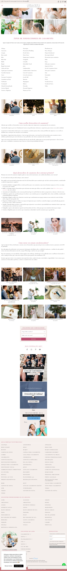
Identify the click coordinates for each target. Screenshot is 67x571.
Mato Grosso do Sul (30, 509)
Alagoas (26, 500)
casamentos (25, 534)
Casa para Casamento (6, 77)
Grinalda (25, 61)
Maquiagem (26, 81)
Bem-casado (4, 55)
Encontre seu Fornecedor (33, 328)
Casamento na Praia (6, 79)
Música (24, 83)
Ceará (3, 505)
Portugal (48, 524)
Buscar (33, 339)
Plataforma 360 (48, 48)
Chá (22, 541)
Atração (3, 53)
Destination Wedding (28, 50)
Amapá (47, 500)
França (3, 524)
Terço (46, 77)
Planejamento (26, 539)
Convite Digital (5, 88)
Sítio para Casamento (50, 70)
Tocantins (27, 522)
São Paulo (48, 519)
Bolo (2, 57)
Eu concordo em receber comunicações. (57, 541)
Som (46, 72)
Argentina (27, 502)
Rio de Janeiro (50, 514)
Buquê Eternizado (5, 66)
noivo (23, 544)
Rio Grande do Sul (29, 517)
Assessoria (3, 50)
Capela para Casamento (7, 70)
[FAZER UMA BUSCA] (64, 5)
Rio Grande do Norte (8, 517)
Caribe (47, 522)
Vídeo (46, 86)
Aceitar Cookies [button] (18, 565)
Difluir (46, 561)
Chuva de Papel (41, 561)
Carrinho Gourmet (5, 72)
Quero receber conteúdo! (57, 546)
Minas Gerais (49, 509)
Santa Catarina (29, 519)
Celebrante (4, 81)
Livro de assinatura (27, 75)
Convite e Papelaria (6, 90)
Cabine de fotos (5, 68)
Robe (46, 59)
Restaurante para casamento (51, 57)
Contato (24, 554)
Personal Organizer (27, 88)
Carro (2, 75)
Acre (3, 500)
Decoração (25, 48)
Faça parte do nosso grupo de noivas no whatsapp (15, 1)
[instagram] (60, 2)
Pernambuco (5, 514)
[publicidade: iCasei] (33, 422)
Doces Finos (26, 55)
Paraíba (26, 512)
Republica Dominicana (9, 527)
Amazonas (4, 502)
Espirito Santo (6, 507)
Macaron (25, 79)
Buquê (2, 64)
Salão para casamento (50, 64)
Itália (25, 524)
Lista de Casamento (28, 72)
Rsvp (46, 61)
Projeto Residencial (49, 53)
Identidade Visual (27, 64)
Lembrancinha (26, 68)
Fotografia (25, 59)
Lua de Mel (25, 77)
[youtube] (65, 2)
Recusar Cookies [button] (8, 565)
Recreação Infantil (49, 55)
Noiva (23, 536)
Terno (46, 79)
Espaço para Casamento (28, 57)
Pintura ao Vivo (27, 90)
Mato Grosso (5, 509)
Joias (24, 66)
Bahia (47, 502)
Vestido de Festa (49, 81)
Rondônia (48, 517)
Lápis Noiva (33, 5)
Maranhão (48, 507)
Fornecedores (26, 549)
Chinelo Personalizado (6, 86)
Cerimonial (4, 83)
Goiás (25, 507)
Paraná (47, 512)
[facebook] (58, 2)
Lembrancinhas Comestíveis (30, 70)
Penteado (25, 86)
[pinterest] (63, 2)
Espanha (48, 505)
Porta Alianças (48, 50)
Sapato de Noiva (49, 66)
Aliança (3, 48)
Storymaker (47, 75)
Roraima (4, 519)
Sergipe (3, 522)
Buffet (2, 61)
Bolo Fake (3, 59)
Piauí (25, 514)
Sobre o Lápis (25, 551)
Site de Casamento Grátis (51, 68)
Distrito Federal (29, 505)
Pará (3, 512)
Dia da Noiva (26, 53)
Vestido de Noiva (49, 83)
